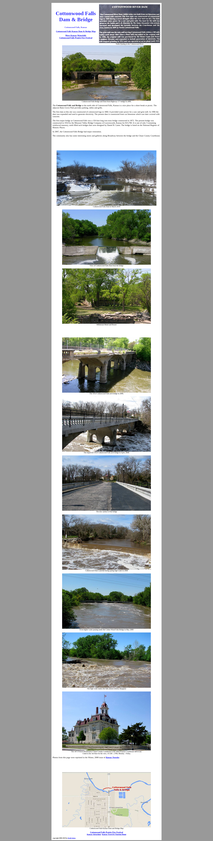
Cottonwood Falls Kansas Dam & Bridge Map (76, 31)
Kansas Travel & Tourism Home (114, 834)
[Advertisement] (106, 144)
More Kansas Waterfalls (75, 35)
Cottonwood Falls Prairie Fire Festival (75, 38)
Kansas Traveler (112, 757)
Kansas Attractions (94, 834)
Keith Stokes (72, 838)
